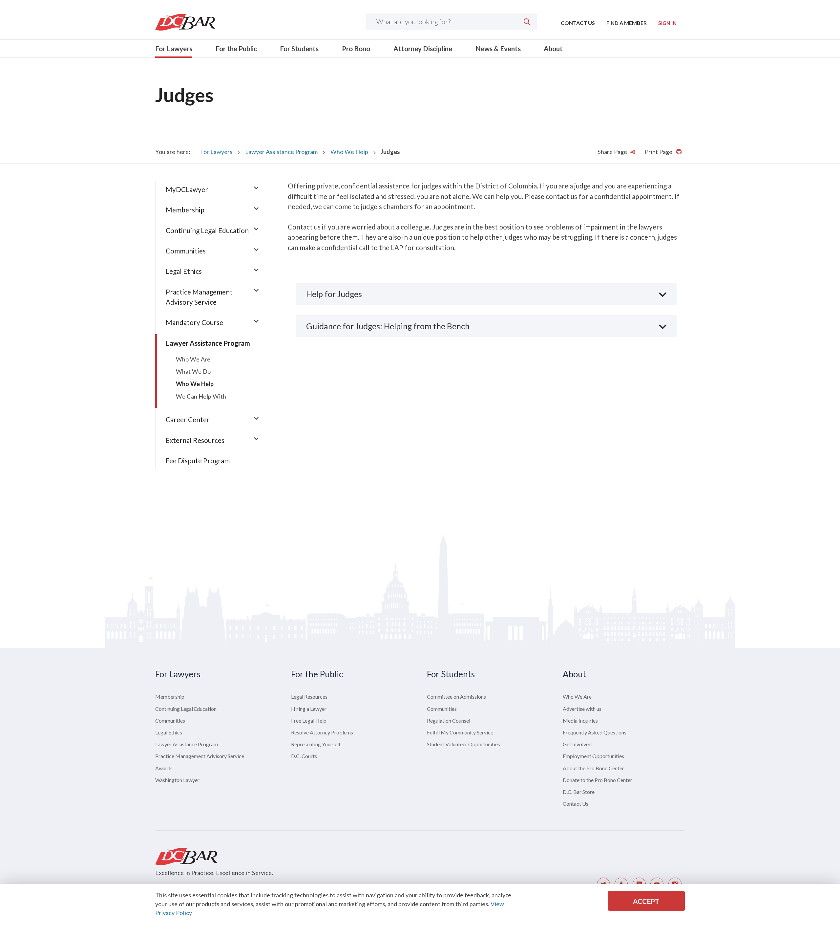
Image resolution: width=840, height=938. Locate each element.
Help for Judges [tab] (334, 294)
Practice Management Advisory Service (199, 756)
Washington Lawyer (177, 780)
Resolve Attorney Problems (322, 732)
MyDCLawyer (187, 189)
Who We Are (193, 359)
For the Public (236, 48)
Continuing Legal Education (207, 230)
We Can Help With (201, 396)
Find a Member (626, 23)
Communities (186, 251)
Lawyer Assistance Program (281, 151)
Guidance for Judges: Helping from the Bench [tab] (388, 326)
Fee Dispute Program (198, 460)
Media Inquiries (580, 720)
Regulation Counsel (448, 720)
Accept (646, 901)
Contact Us (578, 23)
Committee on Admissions (456, 696)
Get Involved (577, 744)
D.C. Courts (304, 756)
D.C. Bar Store (579, 792)
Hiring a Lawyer (308, 709)
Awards (164, 768)
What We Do (193, 371)
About (553, 48)
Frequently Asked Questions (594, 732)
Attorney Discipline (422, 48)
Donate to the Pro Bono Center (597, 780)
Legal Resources (309, 696)
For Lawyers (173, 48)
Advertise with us (582, 709)
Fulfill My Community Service (460, 732)
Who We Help (349, 151)
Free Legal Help (308, 720)
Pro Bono (356, 48)
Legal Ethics (184, 271)
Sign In (667, 23)
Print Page (659, 151)
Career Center (188, 419)
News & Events (498, 48)
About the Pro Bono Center (593, 768)
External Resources (195, 440)
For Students (299, 48)
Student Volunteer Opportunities (463, 744)
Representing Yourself (316, 744)
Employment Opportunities (593, 756)
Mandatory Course (194, 322)
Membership (185, 210)
